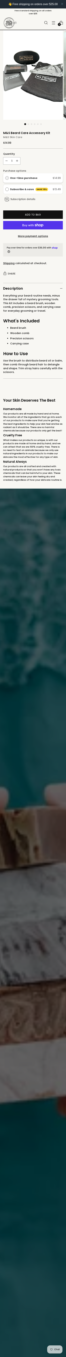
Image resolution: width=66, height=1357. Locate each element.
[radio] (7, 178)
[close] (62, 4)
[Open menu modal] (53, 22)
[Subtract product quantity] (6, 160)
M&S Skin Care (12, 137)
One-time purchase (23, 178)
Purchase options (14, 171)
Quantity (9, 154)
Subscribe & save (28, 189)
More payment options (33, 236)
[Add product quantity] (17, 160)
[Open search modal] (45, 22)
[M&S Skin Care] (10, 23)
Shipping (9, 263)
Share (11, 273)
